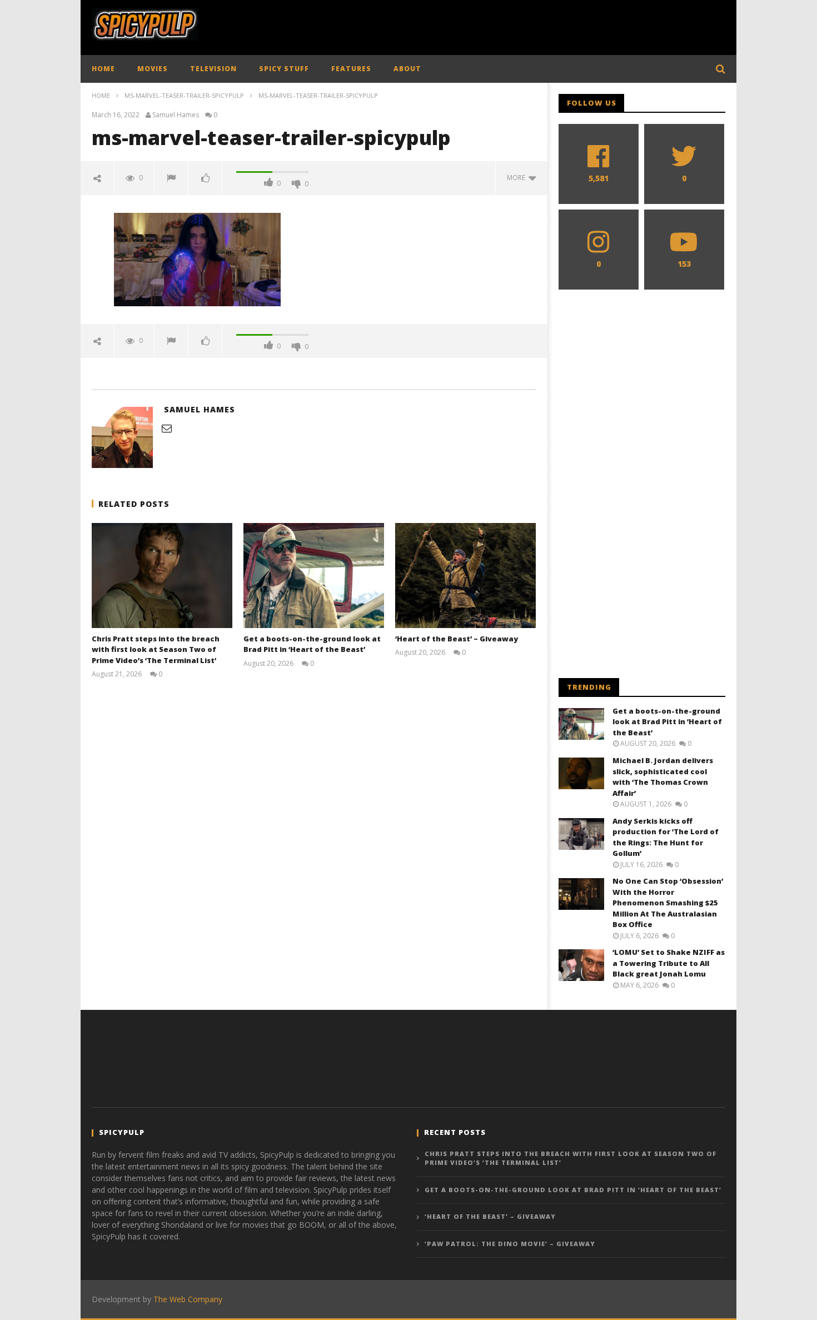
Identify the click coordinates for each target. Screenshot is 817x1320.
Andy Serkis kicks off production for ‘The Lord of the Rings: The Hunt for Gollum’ (665, 837)
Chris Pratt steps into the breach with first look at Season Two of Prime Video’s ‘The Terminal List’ (156, 649)
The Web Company (187, 1299)
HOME (103, 68)
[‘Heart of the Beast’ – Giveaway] (465, 575)
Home (101, 95)
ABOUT (407, 68)
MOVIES (152, 68)
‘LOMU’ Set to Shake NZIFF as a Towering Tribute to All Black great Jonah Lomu (668, 963)
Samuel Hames (175, 115)
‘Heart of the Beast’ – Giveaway (456, 639)
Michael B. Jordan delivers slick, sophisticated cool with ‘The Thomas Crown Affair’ (662, 776)
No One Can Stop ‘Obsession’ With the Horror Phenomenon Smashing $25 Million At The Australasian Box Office (667, 902)
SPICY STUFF (284, 68)
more (518, 177)
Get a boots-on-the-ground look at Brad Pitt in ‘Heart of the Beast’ (312, 644)
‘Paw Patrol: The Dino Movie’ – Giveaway (510, 1243)
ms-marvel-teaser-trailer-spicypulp (184, 95)
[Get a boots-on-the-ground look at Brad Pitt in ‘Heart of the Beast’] (313, 575)
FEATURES (351, 68)
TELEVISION (213, 68)
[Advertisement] (523, 25)
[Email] (167, 428)
